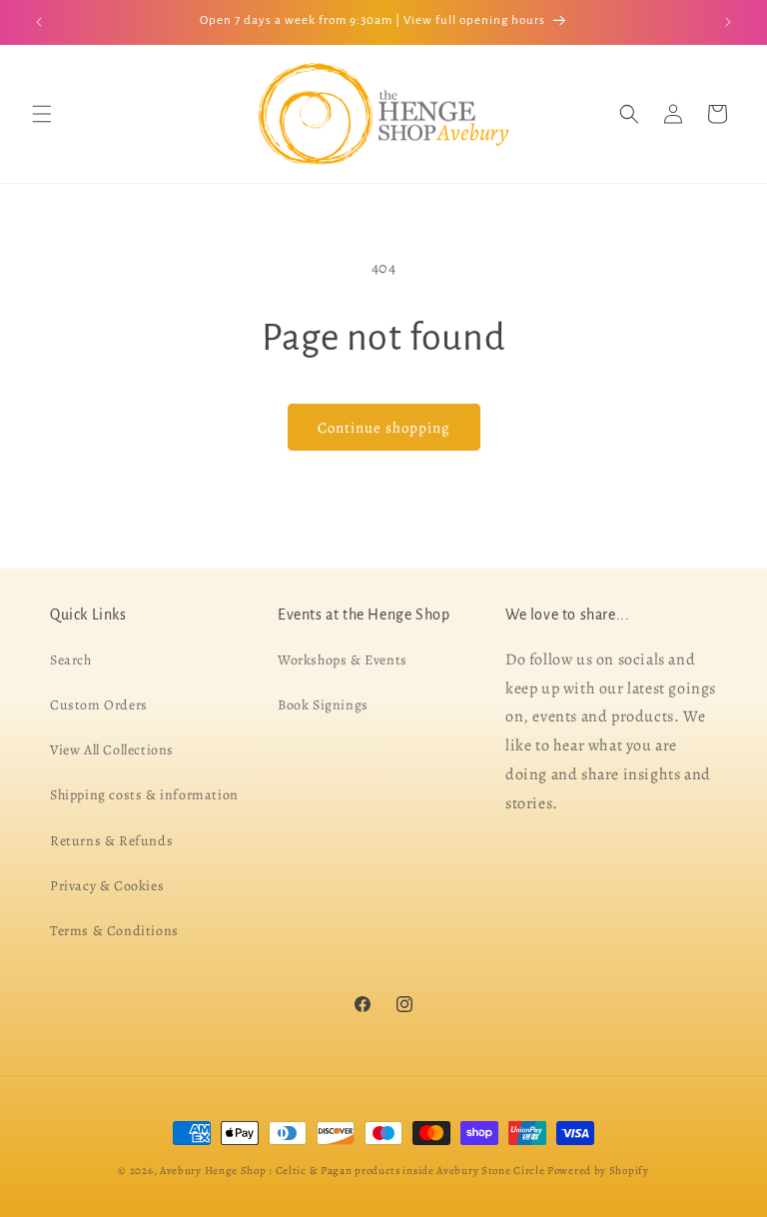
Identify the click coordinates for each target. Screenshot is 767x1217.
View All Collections (112, 749)
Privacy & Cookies (107, 885)
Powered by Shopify (598, 1170)
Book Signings (323, 704)
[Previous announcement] (39, 22)
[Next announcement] (728, 22)
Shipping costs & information (144, 795)
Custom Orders (99, 704)
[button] (42, 114)
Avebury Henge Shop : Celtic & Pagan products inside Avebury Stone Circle (352, 1170)
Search (71, 659)
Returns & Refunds (111, 840)
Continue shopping (384, 428)
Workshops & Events (342, 659)
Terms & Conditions (114, 930)
